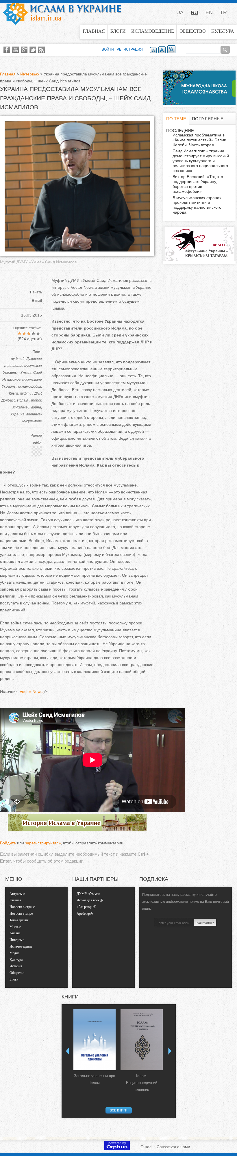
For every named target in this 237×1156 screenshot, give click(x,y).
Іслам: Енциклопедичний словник (141, 1083)
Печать (36, 292)
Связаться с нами (173, 1146)
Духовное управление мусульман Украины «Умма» (22, 366)
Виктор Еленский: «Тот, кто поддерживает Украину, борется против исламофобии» (198, 183)
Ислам (22, 400)
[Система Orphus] (117, 1148)
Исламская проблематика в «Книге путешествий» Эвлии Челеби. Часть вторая (199, 140)
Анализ (15, 933)
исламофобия (29, 386)
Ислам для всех (88, 900)
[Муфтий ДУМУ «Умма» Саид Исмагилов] (77, 250)
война (36, 407)
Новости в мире (21, 913)
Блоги (118, 31)
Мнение (15, 927)
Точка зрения (19, 920)
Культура (222, 31)
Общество (192, 31)
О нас (145, 1146)
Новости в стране (22, 907)
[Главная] (62, 12)
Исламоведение (152, 31)
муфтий (18, 359)
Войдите (8, 843)
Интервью (29, 74)
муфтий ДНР (30, 393)
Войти (108, 49)
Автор (36, 436)
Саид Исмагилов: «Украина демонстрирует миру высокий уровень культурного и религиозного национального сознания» (201, 161)
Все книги (118, 1110)
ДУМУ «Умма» (88, 894)
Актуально (17, 894)
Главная (94, 31)
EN (209, 12)
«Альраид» (84, 907)
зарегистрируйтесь (43, 843)
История (16, 966)
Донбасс (8, 400)
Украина (17, 414)
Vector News (32, 691)
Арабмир (83, 913)
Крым (13, 393)
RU (194, 12)
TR (223, 12)
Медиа (14, 953)
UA (180, 12)
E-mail (37, 301)
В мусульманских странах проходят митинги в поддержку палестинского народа (197, 204)
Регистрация (130, 49)
